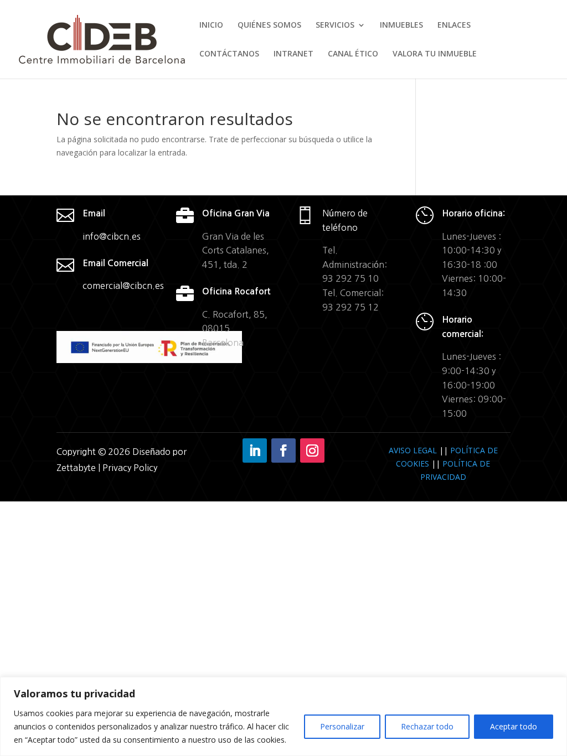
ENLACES (454, 25)
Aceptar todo (513, 726)
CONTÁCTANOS (229, 54)
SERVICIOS (335, 25)
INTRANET (293, 54)
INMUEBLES (401, 25)
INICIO (211, 25)
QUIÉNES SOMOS (269, 25)
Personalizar (342, 726)
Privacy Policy (129, 467)
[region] (283, 716)
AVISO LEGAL (413, 450)
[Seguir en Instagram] (312, 450)
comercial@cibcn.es (123, 285)
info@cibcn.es (112, 236)
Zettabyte (77, 467)
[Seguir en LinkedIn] (255, 450)
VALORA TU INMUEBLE (435, 54)
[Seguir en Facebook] (283, 450)
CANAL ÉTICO (353, 54)
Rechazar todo (427, 726)
